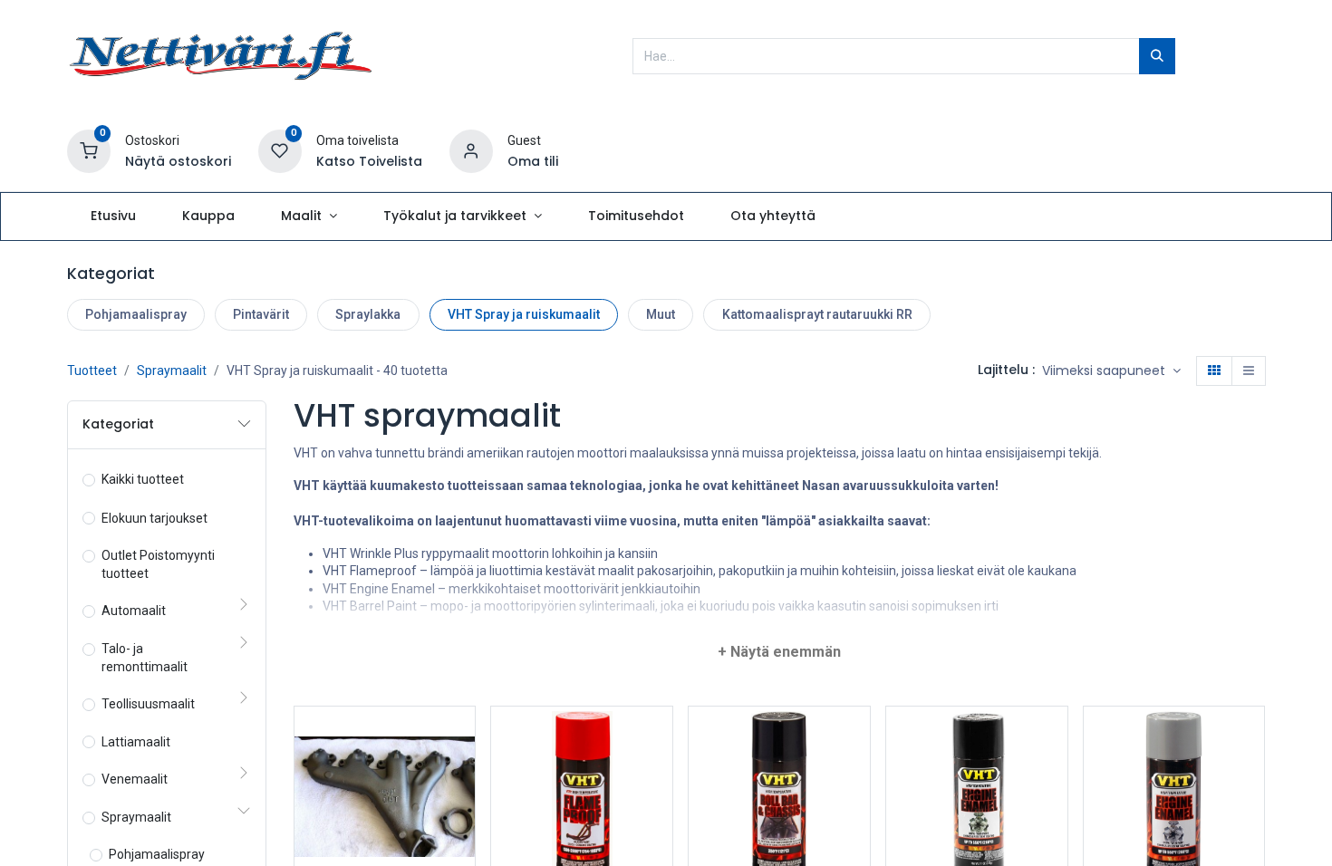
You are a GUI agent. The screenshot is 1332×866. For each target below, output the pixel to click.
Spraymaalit (172, 370)
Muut (660, 314)
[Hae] (1157, 56)
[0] (89, 150)
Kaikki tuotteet (142, 479)
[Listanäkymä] (1248, 371)
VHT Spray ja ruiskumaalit (524, 314)
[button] (1111, 371)
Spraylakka (368, 314)
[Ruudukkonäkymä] (1214, 371)
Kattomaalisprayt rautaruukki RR (817, 314)
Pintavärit (261, 314)
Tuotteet (92, 370)
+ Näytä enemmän (779, 651)
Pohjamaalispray (136, 314)
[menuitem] (113, 216)
